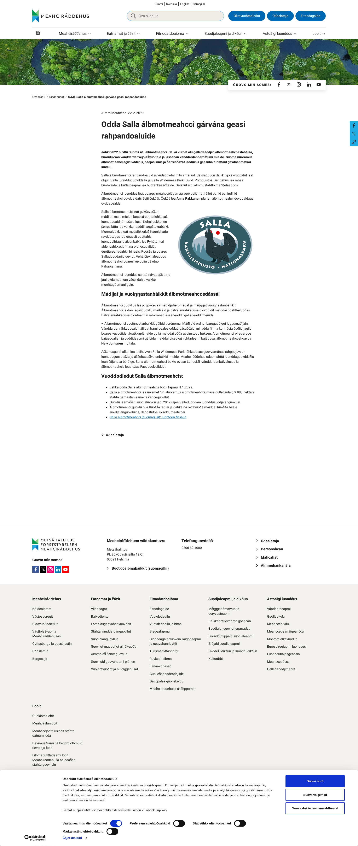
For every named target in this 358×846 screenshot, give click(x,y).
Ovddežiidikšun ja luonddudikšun (232, 651)
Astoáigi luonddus (277, 33)
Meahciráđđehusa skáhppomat (173, 689)
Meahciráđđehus (73, 33)
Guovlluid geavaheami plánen (113, 661)
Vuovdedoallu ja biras (165, 624)
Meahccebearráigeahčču (285, 631)
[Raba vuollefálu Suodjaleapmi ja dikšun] (245, 34)
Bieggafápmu (160, 631)
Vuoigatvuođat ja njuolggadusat (114, 669)
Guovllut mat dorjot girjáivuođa (113, 646)
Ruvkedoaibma (161, 659)
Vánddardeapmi (279, 609)
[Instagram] (299, 85)
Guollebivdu (276, 616)
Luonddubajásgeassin (283, 654)
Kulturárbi (215, 659)
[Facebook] (279, 85)
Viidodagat (99, 609)
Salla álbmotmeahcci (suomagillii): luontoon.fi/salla (148, 417)
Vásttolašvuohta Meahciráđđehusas (46, 634)
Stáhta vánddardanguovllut (111, 631)
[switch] (179, 823)
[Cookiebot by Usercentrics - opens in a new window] (35, 838)
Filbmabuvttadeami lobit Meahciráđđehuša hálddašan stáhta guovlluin (53, 760)
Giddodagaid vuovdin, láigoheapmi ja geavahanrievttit (175, 641)
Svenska (171, 4)
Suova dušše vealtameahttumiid (315, 808)
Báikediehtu (100, 616)
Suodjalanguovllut (104, 639)
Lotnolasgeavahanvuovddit (111, 624)
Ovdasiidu (38, 97)
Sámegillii (199, 4)
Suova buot (315, 781)
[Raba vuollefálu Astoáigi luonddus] (295, 34)
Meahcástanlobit (44, 723)
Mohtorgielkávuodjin (282, 639)
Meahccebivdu (278, 624)
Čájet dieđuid (72, 838)
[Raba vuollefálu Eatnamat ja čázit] (138, 34)
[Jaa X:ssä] (354, 134)
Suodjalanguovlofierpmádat (229, 628)
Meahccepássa (278, 661)
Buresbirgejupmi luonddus (286, 646)
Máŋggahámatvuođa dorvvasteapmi (223, 611)
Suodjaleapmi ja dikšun (223, 33)
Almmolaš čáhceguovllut (109, 654)
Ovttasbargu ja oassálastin (52, 643)
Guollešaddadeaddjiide (167, 674)
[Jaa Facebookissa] (354, 125)
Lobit (316, 33)
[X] (289, 85)
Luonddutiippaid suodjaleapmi (230, 636)
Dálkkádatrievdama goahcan (229, 621)
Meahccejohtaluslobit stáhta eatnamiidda (53, 733)
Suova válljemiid (315, 794)
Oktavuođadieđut (45, 624)
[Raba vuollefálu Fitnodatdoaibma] (187, 34)
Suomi (159, 4)
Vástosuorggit (42, 616)
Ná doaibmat (41, 609)
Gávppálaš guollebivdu (166, 681)
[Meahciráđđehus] (60, 15)
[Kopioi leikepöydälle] (354, 142)
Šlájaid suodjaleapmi (224, 643)
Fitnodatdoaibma (170, 33)
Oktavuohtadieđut (247, 15)
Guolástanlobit (43, 716)
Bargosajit (39, 659)
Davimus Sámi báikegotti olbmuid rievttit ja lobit (57, 745)
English (185, 4)
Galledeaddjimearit (281, 669)
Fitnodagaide (310, 15)
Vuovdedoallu (160, 616)
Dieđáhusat (56, 97)
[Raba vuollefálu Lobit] (324, 34)
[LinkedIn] (309, 85)
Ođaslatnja (280, 15)
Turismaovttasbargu (164, 651)
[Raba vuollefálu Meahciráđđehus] (89, 34)
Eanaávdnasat (160, 666)
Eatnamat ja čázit (121, 33)
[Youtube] (319, 85)
